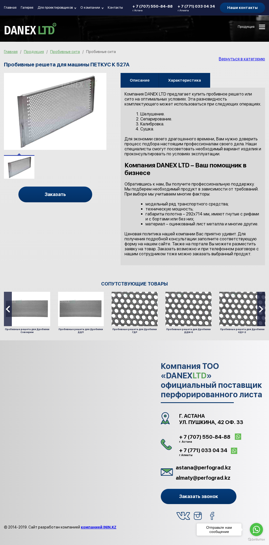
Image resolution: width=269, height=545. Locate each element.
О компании (92, 7)
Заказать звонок (198, 496)
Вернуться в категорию (242, 58)
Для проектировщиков (57, 7)
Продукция (246, 27)
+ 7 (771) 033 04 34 (196, 8)
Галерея (27, 7)
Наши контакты (242, 8)
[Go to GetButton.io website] (256, 539)
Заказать (55, 194)
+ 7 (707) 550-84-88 (152, 8)
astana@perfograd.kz (203, 467)
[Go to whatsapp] (256, 529)
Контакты (115, 7)
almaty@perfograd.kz (203, 478)
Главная (10, 7)
